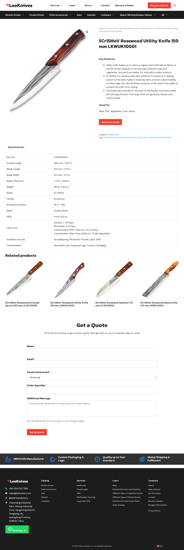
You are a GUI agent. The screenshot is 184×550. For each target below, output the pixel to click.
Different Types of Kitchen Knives (127, 497)
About (88, 5)
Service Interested (39, 372)
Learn (72, 5)
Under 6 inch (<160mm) (147, 137)
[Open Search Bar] (175, 5)
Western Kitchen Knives (130, 28)
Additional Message (38, 398)
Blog (115, 485)
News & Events (154, 489)
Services (55, 5)
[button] (87, 31)
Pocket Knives (36, 14)
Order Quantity (37, 385)
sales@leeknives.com (20, 493)
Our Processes (154, 493)
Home (101, 28)
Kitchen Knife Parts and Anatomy (127, 489)
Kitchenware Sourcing (86, 497)
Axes (79, 14)
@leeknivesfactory (18, 498)
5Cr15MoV (108, 137)
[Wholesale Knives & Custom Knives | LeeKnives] (18, 5)
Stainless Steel (129, 137)
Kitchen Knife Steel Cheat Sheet (126, 501)
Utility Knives (147, 28)
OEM (79, 493)
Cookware (106, 14)
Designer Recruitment (157, 505)
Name (31, 346)
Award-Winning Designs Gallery (136, 14)
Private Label (82, 489)
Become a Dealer (124, 5)
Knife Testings (119, 505)
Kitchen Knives (13, 14)
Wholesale (81, 485)
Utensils (91, 14)
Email (31, 359)
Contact (105, 5)
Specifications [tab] (16, 147)
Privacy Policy (77, 421)
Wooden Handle (164, 137)
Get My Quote (37, 432)
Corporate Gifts (83, 501)
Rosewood (117, 137)
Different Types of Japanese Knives (128, 493)
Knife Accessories (58, 14)
